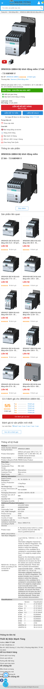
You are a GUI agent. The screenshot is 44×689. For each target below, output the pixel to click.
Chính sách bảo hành (7, 663)
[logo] (20, 3)
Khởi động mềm (23, 79)
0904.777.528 (34, 117)
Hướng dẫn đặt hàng (7, 661)
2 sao (32, 426)
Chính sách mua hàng (7, 655)
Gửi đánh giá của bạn (22, 416)
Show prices (22, 470)
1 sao (37, 426)
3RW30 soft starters (24, 458)
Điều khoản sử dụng (7, 669)
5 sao (19, 426)
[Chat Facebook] (6, 675)
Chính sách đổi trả (6, 658)
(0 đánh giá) (31, 77)
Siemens (14, 79)
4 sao (24, 426)
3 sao (28, 426)
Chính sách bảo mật (7, 671)
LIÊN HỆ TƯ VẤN (11, 113)
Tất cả (14, 426)
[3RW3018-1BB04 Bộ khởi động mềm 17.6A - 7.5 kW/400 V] (11, 62)
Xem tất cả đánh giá (11, 432)
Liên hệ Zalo (33, 113)
